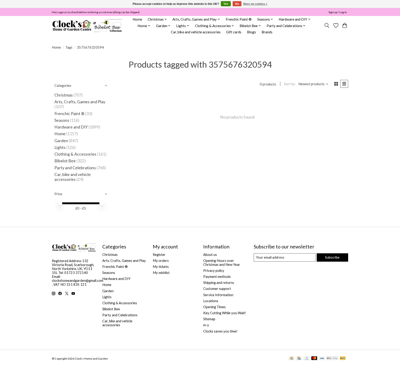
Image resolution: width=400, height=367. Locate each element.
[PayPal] (343, 358)
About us (210, 255)
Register (159, 255)
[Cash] (291, 358)
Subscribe (332, 257)
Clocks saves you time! (220, 331)
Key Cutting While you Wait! (224, 313)
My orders (161, 261)
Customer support (217, 289)
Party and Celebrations (75, 167)
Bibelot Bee (65, 160)
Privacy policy (213, 271)
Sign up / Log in (337, 12)
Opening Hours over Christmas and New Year (221, 263)
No (237, 4)
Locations (210, 301)
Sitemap (209, 319)
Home (137, 19)
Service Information (218, 295)
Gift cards (233, 32)
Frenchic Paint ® (239, 19)
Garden (61, 140)
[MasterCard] (314, 358)
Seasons (62, 120)
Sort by (289, 84)
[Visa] (322, 358)
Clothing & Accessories (75, 154)
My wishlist (161, 273)
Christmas (63, 95)
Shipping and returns (218, 283)
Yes (225, 4)
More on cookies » (255, 4)
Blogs (251, 32)
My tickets (161, 267)
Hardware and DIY (71, 127)
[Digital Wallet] (332, 358)
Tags (68, 47)
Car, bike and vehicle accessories (196, 32)
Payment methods (217, 277)
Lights (60, 147)
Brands (267, 32)
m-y (206, 325)
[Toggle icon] (327, 25)
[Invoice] (306, 358)
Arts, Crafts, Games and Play (79, 101)
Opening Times (214, 307)
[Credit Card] (299, 358)
